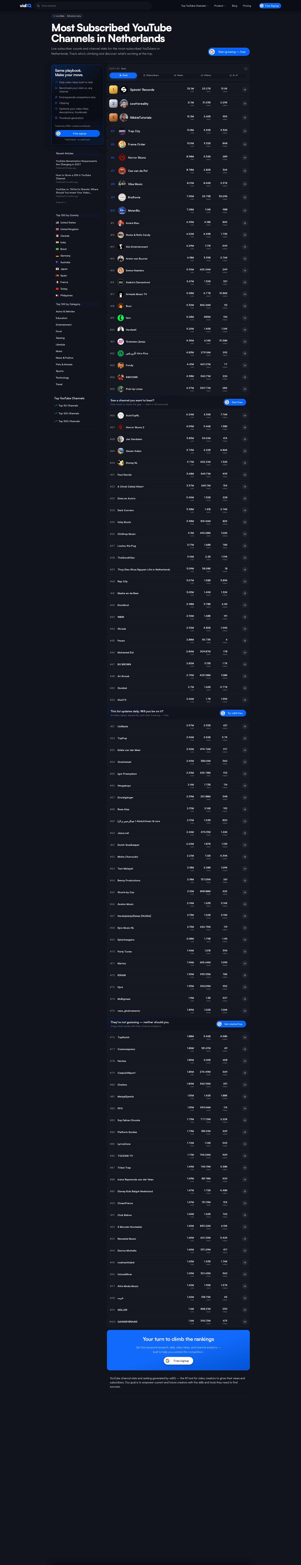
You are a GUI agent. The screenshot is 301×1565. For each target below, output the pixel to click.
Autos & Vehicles (65, 311)
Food (59, 331)
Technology (62, 377)
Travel (59, 384)
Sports (60, 370)
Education (61, 317)
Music (59, 351)
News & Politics (64, 357)
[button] (195, 5)
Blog (234, 5)
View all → (61, 202)
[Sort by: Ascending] (246, 68)
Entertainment (64, 324)
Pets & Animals (64, 364)
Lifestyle (60, 344)
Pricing (247, 5)
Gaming (60, 337)
